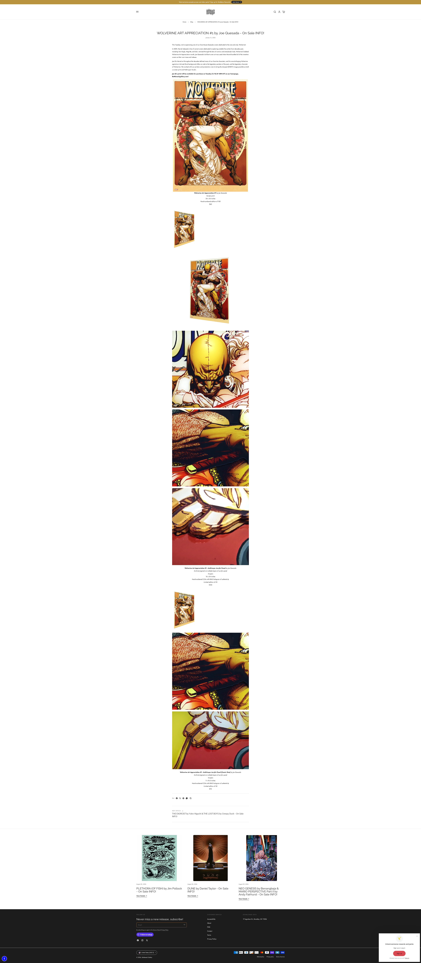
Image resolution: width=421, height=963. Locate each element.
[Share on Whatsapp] (187, 798)
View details (140, 896)
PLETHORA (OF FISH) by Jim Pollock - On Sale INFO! (159, 890)
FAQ (208, 927)
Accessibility (211, 919)
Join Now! (236, 2)
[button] (137, 12)
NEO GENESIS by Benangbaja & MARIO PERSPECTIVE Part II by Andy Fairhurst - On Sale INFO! (259, 891)
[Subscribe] (184, 924)
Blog (191, 22)
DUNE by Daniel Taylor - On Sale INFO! (207, 890)
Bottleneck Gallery (147, 957)
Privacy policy (270, 957)
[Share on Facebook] (177, 798)
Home (184, 22)
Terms (209, 935)
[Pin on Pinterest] (183, 798)
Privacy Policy (164, 930)
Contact (209, 931)
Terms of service (280, 957)
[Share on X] (180, 798)
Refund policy (260, 957)
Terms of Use (156, 930)
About (209, 923)
